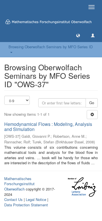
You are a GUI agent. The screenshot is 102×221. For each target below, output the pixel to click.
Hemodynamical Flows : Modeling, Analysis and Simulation (48, 126)
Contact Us (13, 199)
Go (91, 102)
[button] (78, 35)
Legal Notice (36, 199)
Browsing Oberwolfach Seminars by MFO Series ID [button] (50, 49)
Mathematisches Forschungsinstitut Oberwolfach (19, 184)
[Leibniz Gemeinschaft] (82, 187)
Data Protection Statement (26, 204)
